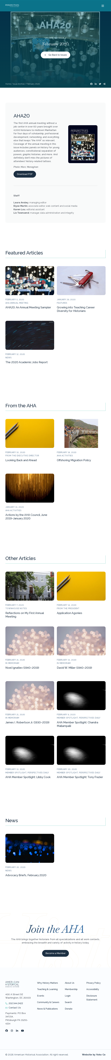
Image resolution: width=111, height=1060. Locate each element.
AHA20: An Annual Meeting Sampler (28, 307)
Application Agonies (69, 613)
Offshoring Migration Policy (74, 460)
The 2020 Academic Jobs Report (26, 362)
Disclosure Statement (91, 997)
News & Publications (47, 1008)
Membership (71, 989)
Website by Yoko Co (94, 1054)
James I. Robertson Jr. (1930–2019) (27, 722)
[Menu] (102, 6)
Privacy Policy (93, 983)
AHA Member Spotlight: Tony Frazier (80, 777)
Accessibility (92, 989)
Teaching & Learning (47, 989)
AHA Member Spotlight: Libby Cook (27, 777)
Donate (68, 1008)
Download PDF (25, 174)
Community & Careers (48, 1002)
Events (40, 995)
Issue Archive (19, 84)
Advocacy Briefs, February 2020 (25, 875)
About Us (69, 983)
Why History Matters (47, 983)
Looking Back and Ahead (21, 460)
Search (68, 1002)
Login (68, 995)
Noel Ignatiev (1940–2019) (22, 667)
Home (8, 84)
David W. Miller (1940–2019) (74, 667)
